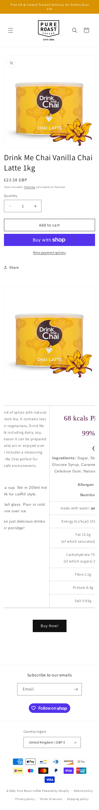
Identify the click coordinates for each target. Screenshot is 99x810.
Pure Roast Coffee (29, 791)
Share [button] (14, 267)
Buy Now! (50, 625)
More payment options (49, 252)
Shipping (29, 187)
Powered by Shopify (55, 791)
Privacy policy (25, 799)
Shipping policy (78, 799)
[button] (10, 30)
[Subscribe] (76, 689)
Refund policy (83, 791)
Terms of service (51, 799)
